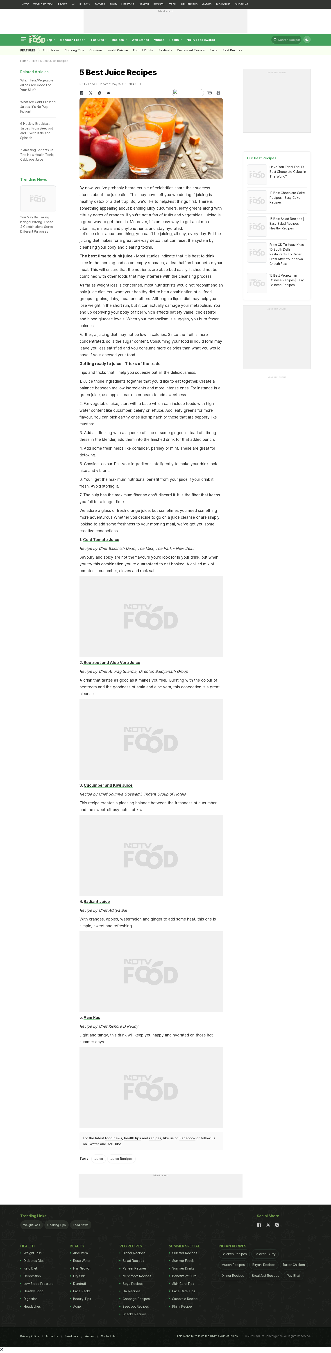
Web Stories (140, 40)
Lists (34, 60)
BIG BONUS (223, 4)
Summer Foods (183, 1261)
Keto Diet (30, 1268)
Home (24, 60)
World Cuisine (118, 50)
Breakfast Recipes (265, 1275)
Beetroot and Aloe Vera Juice (111, 662)
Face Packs (82, 1291)
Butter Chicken (294, 1265)
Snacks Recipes (135, 1314)
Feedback (71, 1336)
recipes (155, 1138)
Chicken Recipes (234, 1254)
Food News (51, 50)
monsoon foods (72, 40)
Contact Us (108, 1336)
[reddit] (108, 93)
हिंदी (73, 4)
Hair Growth (82, 1268)
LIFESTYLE (127, 4)
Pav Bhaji (293, 1275)
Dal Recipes (132, 1291)
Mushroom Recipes (137, 1276)
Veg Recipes (130, 1246)
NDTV (25, 4)
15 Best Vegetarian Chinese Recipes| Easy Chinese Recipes (287, 280)
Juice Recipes (121, 1159)
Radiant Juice (97, 901)
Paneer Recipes (135, 1268)
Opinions (96, 50)
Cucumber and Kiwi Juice (108, 785)
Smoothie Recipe (185, 1299)
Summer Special (184, 1246)
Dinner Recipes (134, 1253)
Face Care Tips (183, 1291)
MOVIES (100, 4)
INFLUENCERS (189, 4)
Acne (77, 1306)
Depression (32, 1276)
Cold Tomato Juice (101, 539)
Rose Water (82, 1261)
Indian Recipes (232, 1246)
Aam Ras (92, 1017)
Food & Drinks (143, 50)
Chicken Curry (265, 1254)
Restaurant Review (191, 50)
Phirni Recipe (182, 1306)
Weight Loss (31, 1225)
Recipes (118, 40)
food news (113, 1138)
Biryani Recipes (263, 1265)
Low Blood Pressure (39, 1284)
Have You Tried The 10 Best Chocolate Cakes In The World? (288, 171)
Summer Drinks (183, 1268)
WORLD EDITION (43, 4)
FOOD (113, 4)
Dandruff (79, 1284)
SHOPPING (241, 4)
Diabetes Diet (34, 1261)
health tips (132, 1138)
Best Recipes (232, 50)
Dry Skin (79, 1276)
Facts (214, 50)
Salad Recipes (133, 1261)
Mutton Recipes (233, 1265)
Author (89, 1336)
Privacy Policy (29, 1336)
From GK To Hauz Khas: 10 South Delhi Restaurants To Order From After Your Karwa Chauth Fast (287, 254)
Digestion (31, 1299)
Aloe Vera (80, 1253)
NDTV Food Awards (201, 40)
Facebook (187, 1138)
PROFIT (62, 4)
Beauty (77, 1246)
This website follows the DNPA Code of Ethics (207, 1336)
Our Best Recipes (262, 158)
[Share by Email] (209, 93)
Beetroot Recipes (136, 1306)
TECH (172, 4)
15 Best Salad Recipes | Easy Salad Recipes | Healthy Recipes (287, 223)
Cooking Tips (56, 1225)
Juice (98, 1159)
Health (174, 40)
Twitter (93, 1144)
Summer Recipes (184, 1253)
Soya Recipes (133, 1284)
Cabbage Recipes (136, 1299)
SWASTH (159, 4)
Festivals (165, 50)
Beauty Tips (82, 1299)
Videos (159, 40)
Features (98, 40)
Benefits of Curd (184, 1276)
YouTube (114, 1144)
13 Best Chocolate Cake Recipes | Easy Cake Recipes (287, 197)
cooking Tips (74, 50)
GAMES (207, 4)
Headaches (32, 1306)
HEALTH (144, 4)
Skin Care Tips (183, 1284)
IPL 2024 (85, 4)
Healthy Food (33, 1291)
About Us (52, 1336)
